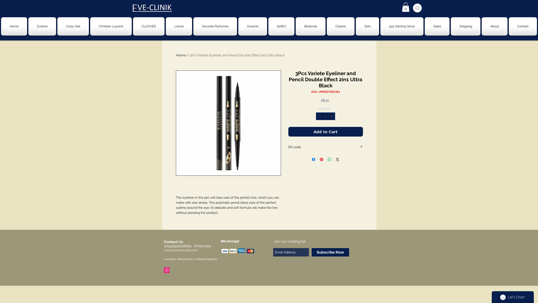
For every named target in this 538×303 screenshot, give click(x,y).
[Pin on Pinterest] (321, 159)
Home (181, 55)
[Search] (417, 8)
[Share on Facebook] (313, 159)
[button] (406, 7)
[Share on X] (337, 159)
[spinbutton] (325, 116)
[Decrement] (319, 116)
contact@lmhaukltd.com (181, 250)
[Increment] (332, 116)
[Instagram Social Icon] (166, 270)
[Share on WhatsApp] (329, 159)
